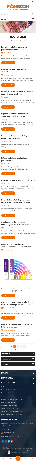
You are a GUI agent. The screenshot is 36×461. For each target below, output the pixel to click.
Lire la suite (8, 63)
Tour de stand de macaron (9, 408)
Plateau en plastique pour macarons (12, 390)
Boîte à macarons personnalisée (11, 387)
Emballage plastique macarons (10, 405)
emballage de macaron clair (10, 393)
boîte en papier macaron (8, 402)
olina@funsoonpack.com (11, 436)
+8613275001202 (8, 433)
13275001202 (7, 429)
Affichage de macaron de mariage (11, 414)
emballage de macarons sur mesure (12, 399)
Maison (14, 40)
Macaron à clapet (6, 396)
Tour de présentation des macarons (12, 411)
